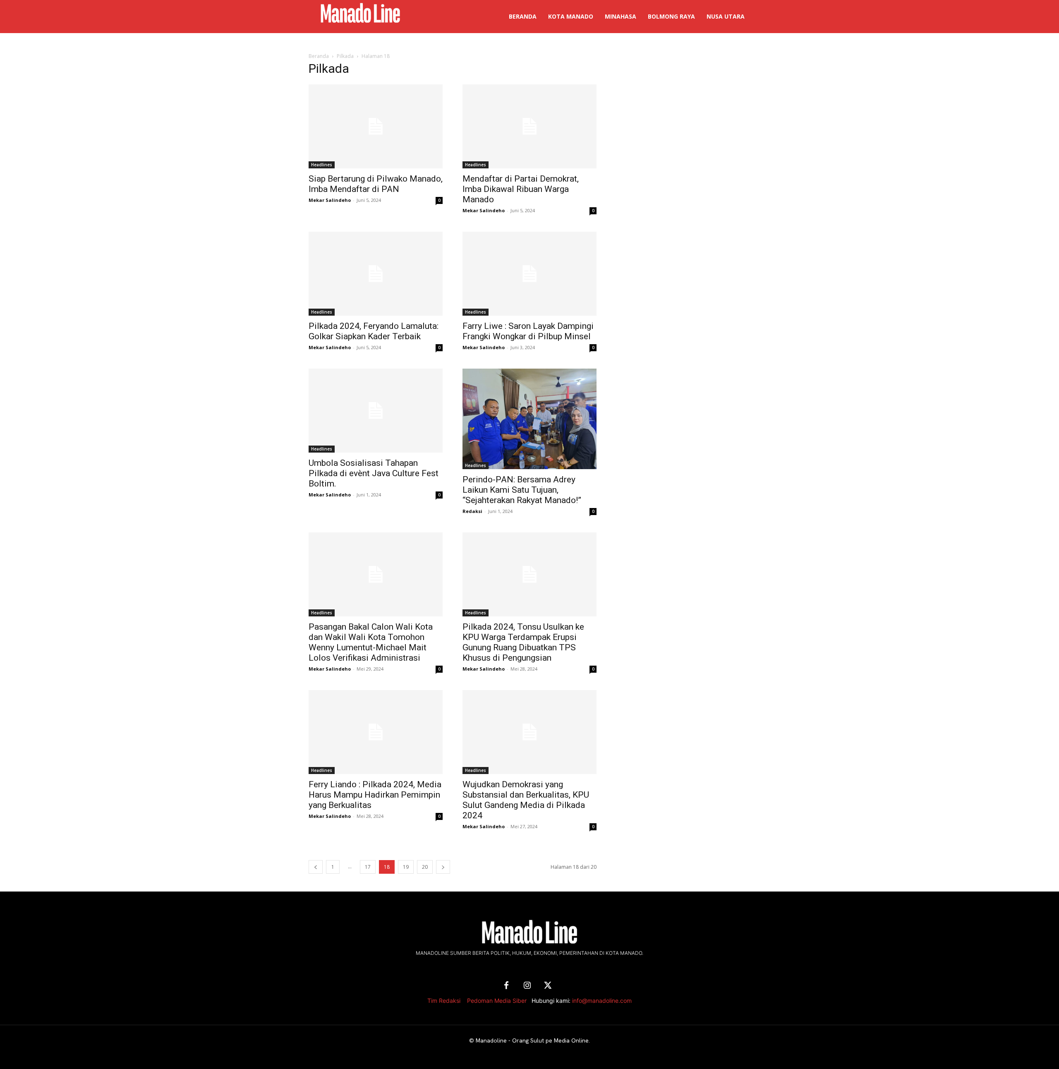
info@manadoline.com (602, 1000)
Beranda (319, 56)
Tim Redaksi (443, 1000)
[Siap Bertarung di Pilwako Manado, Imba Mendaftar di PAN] (376, 126)
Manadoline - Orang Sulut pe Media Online (532, 1040)
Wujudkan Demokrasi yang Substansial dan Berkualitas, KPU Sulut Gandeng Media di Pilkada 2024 (525, 799)
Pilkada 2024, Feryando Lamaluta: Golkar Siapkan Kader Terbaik (373, 331)
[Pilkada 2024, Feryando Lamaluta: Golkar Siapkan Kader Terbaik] (376, 274)
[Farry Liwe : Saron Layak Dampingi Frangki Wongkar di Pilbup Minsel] (529, 274)
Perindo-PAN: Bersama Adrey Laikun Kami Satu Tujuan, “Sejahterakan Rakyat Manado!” (521, 490)
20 (425, 866)
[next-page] (443, 867)
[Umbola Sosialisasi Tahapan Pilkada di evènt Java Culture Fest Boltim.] (376, 411)
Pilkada (345, 56)
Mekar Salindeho (330, 200)
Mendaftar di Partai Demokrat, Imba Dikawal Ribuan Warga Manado (520, 189)
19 (406, 866)
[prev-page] (316, 867)
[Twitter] (547, 986)
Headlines (321, 165)
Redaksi (472, 511)
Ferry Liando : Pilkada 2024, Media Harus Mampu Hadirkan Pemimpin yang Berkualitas (375, 794)
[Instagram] (527, 986)
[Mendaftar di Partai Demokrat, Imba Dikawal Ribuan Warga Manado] (529, 126)
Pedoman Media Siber (497, 1000)
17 (368, 866)
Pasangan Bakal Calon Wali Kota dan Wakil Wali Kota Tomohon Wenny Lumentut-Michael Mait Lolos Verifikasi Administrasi (371, 642)
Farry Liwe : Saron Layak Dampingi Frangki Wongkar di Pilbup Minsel (528, 331)
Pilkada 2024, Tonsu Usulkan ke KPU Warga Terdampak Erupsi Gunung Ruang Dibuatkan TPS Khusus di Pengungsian (523, 642)
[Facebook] (506, 986)
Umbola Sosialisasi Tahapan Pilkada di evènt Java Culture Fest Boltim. (373, 473)
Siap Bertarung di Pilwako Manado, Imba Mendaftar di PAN (376, 184)
